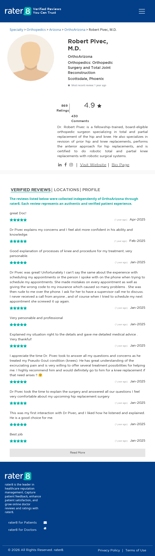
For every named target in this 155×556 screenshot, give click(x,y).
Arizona (55, 29)
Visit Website (93, 165)
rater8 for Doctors (22, 529)
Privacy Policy (109, 550)
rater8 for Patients (22, 522)
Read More (77, 452)
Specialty (16, 29)
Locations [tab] (66, 190)
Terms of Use (135, 550)
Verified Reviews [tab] (31, 190)
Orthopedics (36, 29)
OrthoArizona (74, 29)
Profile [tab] (91, 190)
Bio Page (120, 165)
